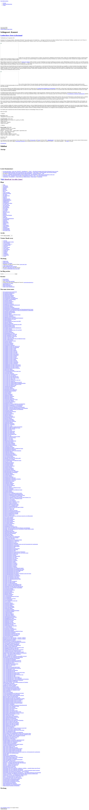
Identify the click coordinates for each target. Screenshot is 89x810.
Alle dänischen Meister (7, 322)
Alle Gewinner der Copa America (9, 375)
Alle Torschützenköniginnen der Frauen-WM (11, 571)
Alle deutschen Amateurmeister (9, 311)
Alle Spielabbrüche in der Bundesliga (10, 526)
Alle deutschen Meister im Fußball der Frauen (11, 314)
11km (4, 184)
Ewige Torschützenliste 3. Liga (9, 669)
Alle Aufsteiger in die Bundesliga (9, 299)
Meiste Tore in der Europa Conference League (12, 729)
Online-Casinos (6, 262)
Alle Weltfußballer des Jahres (8, 618)
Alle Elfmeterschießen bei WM (9, 326)
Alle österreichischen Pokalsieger (9, 632)
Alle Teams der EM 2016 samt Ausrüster (10, 537)
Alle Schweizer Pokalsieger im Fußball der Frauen (12, 489)
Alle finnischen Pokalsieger (8, 343)
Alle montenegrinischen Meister (9, 444)
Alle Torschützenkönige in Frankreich (10, 560)
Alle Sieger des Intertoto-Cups (8, 514)
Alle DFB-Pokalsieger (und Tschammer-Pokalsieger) (13, 318)
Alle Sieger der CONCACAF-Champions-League (12, 498)
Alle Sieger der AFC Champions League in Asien (12, 493)
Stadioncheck (5, 221)
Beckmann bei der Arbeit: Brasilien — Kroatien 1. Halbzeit (14, 637)
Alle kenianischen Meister (8, 410)
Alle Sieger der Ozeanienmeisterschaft (10, 506)
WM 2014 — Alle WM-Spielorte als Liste (11, 763)
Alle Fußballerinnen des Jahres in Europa (11, 366)
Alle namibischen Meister (8, 446)
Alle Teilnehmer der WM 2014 (9, 538)
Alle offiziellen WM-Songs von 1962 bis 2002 (12, 458)
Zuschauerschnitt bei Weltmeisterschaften (11, 780)
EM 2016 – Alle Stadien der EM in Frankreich (12, 654)
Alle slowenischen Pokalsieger (9, 521)
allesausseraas (5, 186)
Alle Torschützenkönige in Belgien (9, 555)
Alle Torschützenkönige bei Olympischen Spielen (12, 539)
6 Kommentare (3, 143)
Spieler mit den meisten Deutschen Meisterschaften (12, 748)
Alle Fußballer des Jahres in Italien (9, 359)
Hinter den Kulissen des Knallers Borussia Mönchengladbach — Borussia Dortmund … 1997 (26, 173)
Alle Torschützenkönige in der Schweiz (10, 558)
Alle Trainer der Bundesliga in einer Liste (46, 174)
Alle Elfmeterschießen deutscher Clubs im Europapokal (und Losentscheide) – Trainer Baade (20, 172)
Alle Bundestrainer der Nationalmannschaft (11, 308)
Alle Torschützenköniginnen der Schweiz (11, 572)
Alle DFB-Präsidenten (7, 320)
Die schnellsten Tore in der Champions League (12, 650)
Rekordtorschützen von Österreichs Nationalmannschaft (13, 739)
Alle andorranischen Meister (8, 296)
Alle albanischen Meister (7, 294)
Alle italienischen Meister (8, 397)
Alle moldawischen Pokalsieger (9, 443)
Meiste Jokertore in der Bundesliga (9, 718)
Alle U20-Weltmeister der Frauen (9, 598)
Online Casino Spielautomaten (9, 286)
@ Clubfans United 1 (7, 244)
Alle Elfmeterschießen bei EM (8, 325)
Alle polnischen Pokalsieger (8, 468)
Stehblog (4, 223)
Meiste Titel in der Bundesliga (8, 726)
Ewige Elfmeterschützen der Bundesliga (10, 663)
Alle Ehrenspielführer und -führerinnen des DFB (12, 324)
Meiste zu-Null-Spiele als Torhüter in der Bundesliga (13, 732)
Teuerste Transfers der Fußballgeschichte (10, 753)
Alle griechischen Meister (8, 387)
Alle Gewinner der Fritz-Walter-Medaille (10, 376)
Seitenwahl (5, 217)
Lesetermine (40, 176)
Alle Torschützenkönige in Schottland (10, 563)
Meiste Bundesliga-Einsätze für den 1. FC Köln (12, 700)
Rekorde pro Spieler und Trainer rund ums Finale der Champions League (17, 734)
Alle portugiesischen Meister (8, 469)
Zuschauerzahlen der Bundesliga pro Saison (11, 781)
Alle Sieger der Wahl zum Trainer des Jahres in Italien (13, 507)
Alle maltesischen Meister (8, 422)
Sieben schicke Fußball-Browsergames (10, 747)
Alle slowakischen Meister (8, 518)
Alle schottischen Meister (8, 482)
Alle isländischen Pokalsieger (8, 396)
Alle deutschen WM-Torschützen (9, 316)
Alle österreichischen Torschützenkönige (10, 635)
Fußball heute (5, 261)
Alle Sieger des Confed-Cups (8, 509)
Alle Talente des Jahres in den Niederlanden (11, 536)
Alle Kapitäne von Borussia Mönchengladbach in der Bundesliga (15, 408)
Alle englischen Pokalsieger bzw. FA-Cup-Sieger (12, 329)
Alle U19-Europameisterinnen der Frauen (11, 596)
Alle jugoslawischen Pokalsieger (9, 401)
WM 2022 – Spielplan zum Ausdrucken (10, 764)
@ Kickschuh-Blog (6, 245)
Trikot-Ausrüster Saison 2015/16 (9, 760)
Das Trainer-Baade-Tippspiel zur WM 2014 (11, 643)
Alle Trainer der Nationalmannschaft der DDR (12, 579)
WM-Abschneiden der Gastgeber (9, 766)
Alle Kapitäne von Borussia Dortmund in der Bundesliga (14, 407)
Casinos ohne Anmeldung (8, 265)
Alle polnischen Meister (7, 467)
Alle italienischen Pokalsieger (8, 398)
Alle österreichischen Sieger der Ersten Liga (11, 634)
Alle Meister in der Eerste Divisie (9, 437)
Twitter (4, 5)
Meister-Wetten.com (7, 284)
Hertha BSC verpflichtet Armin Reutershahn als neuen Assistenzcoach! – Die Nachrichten (20, 174)
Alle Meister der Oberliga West (9, 433)
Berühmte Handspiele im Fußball (9, 639)
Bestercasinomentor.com (7, 285)
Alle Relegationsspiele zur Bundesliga (10, 472)
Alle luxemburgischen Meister (8, 420)
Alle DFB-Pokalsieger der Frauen (9, 319)
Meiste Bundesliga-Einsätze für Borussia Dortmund (13, 699)
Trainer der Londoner (26, 61)
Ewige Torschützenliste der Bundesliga (10, 670)
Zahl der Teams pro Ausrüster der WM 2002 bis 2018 (13, 775)
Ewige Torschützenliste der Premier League (11, 673)
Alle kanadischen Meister (8, 402)
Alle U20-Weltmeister (7, 597)
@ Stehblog (5, 251)
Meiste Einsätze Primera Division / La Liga (11, 713)
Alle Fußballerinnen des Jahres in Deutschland (12, 365)
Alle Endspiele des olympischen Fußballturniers (12, 327)
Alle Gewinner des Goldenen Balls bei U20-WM (12, 382)
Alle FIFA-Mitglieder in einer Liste (9, 335)
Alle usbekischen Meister (8, 608)
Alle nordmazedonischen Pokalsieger (10, 455)
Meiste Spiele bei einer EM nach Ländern (11, 723)
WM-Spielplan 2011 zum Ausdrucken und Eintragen (13, 769)
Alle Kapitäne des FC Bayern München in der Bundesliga (14, 403)
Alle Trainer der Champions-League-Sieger (11, 577)
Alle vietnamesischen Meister (8, 611)
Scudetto (4, 216)
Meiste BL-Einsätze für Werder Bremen (10, 696)
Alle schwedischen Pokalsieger (9, 485)
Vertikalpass (5, 227)
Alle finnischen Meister (7, 341)
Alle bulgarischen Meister (8, 306)
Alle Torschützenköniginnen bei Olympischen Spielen (13, 568)
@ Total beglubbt (6, 249)
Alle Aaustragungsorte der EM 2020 (10, 291)
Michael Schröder (6, 211)
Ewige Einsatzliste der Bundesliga (9, 659)
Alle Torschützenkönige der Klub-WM (10, 549)
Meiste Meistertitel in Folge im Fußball (10, 719)
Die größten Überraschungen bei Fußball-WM (12, 645)
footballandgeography (7, 200)
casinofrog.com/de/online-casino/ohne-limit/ (11, 268)
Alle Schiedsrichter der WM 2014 (9, 480)
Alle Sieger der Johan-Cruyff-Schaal (10, 502)
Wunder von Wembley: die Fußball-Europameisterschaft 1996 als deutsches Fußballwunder (20, 773)
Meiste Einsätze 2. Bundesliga (8, 704)
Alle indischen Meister (7, 391)
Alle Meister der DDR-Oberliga (9, 428)
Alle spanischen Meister (7, 524)
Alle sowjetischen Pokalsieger (8, 523)
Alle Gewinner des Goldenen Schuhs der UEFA (12, 384)
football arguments (6, 198)
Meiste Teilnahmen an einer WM (9, 725)
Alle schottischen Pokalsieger (8, 483)
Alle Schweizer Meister (7, 486)
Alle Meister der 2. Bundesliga (9, 424)
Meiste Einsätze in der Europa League (10, 708)
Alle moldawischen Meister (8, 441)
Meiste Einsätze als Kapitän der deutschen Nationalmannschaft (15, 705)
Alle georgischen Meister (7, 372)
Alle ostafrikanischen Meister (8, 462)
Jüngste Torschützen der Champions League (11, 689)
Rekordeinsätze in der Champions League (11, 736)
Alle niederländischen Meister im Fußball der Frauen (13, 448)
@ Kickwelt (5, 246)
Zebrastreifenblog (6, 229)
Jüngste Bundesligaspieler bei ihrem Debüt (11, 687)
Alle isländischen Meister (8, 395)
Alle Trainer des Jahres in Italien (9, 582)
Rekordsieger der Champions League (10, 737)
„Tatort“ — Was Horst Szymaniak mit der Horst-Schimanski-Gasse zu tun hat (43, 171)
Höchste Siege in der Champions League (11, 686)
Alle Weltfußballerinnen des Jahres (9, 619)
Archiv (1, 235)
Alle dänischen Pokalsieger (8, 323)
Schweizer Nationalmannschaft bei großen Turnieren (13, 744)
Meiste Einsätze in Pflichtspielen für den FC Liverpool (13, 712)
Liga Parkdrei (5, 209)
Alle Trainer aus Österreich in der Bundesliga (11, 575)
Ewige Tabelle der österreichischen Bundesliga (12, 668)
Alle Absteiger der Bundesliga (8, 293)
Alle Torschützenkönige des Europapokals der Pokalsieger (14, 551)
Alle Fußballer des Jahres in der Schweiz (10, 353)
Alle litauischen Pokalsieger (8, 419)
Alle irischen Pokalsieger (7, 394)
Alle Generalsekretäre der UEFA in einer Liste (12, 371)
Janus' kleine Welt (6, 205)
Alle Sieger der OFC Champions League (11, 505)
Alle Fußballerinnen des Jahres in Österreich (11, 368)
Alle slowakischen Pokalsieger (9, 519)
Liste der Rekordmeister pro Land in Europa (11, 694)
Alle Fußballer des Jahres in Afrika (9, 348)
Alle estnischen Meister (7, 331)
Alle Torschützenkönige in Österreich (10, 567)
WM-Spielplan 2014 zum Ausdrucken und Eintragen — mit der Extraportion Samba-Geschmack (21, 770)
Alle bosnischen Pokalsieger (8, 303)
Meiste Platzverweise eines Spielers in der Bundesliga (13, 720)
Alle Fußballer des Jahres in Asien (9, 349)
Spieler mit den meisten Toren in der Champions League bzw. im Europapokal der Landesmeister (21, 751)
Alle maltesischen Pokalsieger (8, 423)
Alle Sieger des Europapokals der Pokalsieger (11, 511)
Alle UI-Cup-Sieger (6, 601)
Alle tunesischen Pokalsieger (8, 592)
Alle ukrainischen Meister (8, 602)
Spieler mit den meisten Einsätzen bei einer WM (12, 749)
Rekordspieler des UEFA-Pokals (9, 738)
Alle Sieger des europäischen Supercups (10, 512)
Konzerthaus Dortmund (20, 141)
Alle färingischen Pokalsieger (8, 370)
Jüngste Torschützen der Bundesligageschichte (12, 688)
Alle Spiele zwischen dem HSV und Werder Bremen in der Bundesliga (16, 527)
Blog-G (4, 191)
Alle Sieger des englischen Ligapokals (10, 510)
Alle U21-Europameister (7, 599)
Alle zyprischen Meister (7, 626)
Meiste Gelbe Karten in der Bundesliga (10, 716)
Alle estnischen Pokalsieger (8, 332)
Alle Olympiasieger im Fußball (9, 459)
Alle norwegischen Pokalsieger (9, 457)
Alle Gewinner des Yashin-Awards (9, 385)
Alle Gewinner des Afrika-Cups (9, 378)
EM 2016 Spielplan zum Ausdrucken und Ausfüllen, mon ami (15, 656)
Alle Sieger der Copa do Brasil (9, 499)
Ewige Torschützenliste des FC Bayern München (12, 677)
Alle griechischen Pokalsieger (8, 388)
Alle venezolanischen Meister (8, 609)
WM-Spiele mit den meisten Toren (9, 767)
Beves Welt (5, 190)
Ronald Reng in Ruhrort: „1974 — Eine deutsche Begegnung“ (35, 175)
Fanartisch (5, 196)
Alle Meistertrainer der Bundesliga (9, 440)
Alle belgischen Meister (7, 300)
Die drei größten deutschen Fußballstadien (11, 644)
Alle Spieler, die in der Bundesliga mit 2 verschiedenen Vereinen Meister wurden (18, 528)
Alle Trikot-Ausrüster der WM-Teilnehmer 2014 (12, 585)
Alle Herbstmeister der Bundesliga (9, 390)
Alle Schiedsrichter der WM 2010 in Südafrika (12, 478)
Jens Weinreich (6, 206)
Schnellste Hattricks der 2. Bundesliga (10, 742)
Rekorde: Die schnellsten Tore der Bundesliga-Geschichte (14, 735)
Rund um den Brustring (7, 215)
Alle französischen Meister (8, 344)
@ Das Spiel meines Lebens (8, 241)
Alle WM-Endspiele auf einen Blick (10, 625)
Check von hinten (6, 192)
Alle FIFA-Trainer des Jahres (8, 337)
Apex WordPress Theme (5, 807)
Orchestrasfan (32, 140)
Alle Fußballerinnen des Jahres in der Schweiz (12, 364)
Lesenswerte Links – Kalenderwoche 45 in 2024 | (12, 175)
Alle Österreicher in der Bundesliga (9, 629)
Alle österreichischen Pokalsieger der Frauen (11, 633)
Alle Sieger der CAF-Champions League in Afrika (12, 496)
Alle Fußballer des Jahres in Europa (10, 357)
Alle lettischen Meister (7, 414)
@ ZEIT (4, 256)
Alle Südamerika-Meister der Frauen (10, 532)
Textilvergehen (6, 225)
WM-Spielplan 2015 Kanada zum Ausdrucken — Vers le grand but (16, 771)
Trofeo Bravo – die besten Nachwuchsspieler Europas (13, 761)
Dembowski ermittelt (7, 193)
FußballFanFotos (6, 201)
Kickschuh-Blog (6, 207)
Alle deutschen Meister (7, 313)
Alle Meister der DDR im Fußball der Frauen (11, 427)
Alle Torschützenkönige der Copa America (11, 545)
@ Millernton (5, 253)
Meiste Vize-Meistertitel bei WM (9, 731)
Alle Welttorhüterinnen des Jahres (9, 623)
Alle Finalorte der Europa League (9, 340)
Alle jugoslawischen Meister (8, 400)
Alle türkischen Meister (7, 593)
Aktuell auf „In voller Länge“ (13, 179)
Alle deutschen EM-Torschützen (9, 312)
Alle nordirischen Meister (8, 451)
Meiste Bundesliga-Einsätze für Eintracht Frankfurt (12, 702)
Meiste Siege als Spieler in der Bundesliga (11, 722)
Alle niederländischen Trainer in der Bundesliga (12, 450)
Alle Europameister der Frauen (9, 333)
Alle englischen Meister (7, 328)
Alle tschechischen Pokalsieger (9, 589)
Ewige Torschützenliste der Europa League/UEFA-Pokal (14, 672)
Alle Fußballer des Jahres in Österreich (10, 363)
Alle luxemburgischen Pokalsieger (9, 421)
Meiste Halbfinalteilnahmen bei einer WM (11, 717)
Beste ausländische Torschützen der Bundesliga (12, 640)
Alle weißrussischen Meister (8, 614)
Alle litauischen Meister (7, 418)
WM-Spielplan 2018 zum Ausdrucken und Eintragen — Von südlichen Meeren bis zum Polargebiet (22, 772)
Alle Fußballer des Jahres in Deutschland (11, 354)
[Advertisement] (44, 16)
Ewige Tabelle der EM (7, 666)
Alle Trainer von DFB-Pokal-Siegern (10, 583)
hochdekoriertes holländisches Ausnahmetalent (46, 88)
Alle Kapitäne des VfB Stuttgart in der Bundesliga (12, 406)
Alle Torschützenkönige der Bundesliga (10, 543)
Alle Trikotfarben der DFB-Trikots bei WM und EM (13, 586)
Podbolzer (5, 214)
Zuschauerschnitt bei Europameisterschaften (11, 779)
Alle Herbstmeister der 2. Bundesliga (10, 389)
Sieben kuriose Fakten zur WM (9, 746)
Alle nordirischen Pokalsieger (8, 452)
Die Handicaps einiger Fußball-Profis (10, 646)
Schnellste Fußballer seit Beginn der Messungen (12, 741)
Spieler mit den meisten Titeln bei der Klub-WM (12, 750)
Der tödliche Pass (6, 195)
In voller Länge (6, 204)
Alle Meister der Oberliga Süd (8, 432)
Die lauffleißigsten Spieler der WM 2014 (10, 648)
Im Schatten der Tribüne (7, 203)
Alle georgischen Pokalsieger (8, 373)
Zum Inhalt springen (4, 1)
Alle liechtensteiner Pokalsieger (9, 416)
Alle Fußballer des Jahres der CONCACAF (11, 346)
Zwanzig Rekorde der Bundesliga (9, 782)
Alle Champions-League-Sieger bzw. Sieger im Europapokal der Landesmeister (18, 310)
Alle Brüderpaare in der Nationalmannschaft (11, 304)
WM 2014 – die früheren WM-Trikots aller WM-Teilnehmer (14, 762)
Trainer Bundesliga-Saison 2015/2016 (10, 756)
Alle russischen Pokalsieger (8, 476)
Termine (4, 3)
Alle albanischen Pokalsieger (8, 295)
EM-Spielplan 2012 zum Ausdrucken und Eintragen (13, 657)
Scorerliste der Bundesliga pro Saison (10, 745)
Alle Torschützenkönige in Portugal (9, 562)
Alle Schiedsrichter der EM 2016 (9, 477)
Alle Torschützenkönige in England (9, 559)
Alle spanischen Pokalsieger (8, 525)
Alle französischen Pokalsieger (9, 345)
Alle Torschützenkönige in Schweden (10, 564)
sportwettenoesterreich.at (28, 282)
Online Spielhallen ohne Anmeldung (10, 266)
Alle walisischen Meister (7, 612)
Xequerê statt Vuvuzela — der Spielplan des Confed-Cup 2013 (15, 774)
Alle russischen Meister (7, 475)
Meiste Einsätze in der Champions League (11, 706)
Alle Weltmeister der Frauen (8, 620)
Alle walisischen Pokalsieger (8, 613)
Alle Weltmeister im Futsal (8, 621)
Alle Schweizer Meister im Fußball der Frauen (12, 487)
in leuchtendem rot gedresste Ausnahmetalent (76, 93)
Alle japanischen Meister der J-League (10, 399)
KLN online (5, 208)
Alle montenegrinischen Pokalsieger (10, 445)
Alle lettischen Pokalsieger (8, 415)
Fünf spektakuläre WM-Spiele (8, 683)
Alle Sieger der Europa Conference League (11, 501)
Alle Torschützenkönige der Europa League (11, 548)
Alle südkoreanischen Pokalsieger (9, 533)
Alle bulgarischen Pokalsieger (8, 307)
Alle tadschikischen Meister (8, 535)
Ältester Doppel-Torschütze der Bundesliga (11, 785)
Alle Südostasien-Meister (7, 534)
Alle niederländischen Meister (8, 447)
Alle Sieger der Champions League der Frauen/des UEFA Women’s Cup (17, 497)
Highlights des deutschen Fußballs (9, 685)
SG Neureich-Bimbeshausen (8, 218)
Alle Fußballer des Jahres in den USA (10, 351)
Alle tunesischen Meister (7, 590)
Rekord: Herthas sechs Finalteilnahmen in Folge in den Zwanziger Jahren (17, 733)
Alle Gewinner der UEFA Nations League (11, 377)
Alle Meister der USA (7, 435)
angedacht (5, 188)
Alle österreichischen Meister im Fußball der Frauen (13, 631)
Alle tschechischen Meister (8, 588)
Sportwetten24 (5, 279)
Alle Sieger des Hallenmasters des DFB (10, 513)
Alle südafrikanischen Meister (8, 531)
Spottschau (5, 220)
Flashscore (5, 197)
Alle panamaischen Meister (8, 463)
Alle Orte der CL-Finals (7, 461)
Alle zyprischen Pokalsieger (8, 627)
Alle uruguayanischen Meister (8, 607)
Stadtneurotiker (6, 222)
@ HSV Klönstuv (6, 242)
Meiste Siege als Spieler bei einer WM (10, 721)
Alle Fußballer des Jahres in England (10, 356)
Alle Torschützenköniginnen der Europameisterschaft (13, 570)
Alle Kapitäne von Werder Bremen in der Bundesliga (13, 409)
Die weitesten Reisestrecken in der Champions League (13, 651)
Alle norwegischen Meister (8, 456)
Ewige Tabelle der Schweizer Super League (11, 667)
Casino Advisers (6, 280)
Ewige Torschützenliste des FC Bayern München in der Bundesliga (16, 679)
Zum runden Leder (6, 230)
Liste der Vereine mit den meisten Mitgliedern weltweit (13, 695)
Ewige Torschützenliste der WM (9, 675)
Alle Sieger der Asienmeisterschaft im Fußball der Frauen (14, 495)
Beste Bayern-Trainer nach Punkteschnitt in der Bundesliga (14, 642)
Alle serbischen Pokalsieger (8, 492)
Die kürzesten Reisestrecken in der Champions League (13, 647)
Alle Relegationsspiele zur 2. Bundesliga (10, 471)
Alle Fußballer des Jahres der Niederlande (11, 347)
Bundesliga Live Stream (7, 263)
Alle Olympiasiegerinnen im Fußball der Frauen (12, 460)
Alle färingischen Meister (8, 369)
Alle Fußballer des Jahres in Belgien (10, 350)
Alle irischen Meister (7, 393)
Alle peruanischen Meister (8, 464)
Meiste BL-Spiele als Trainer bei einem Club (11, 697)
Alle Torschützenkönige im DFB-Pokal (10, 553)
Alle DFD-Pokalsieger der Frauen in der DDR (12, 321)
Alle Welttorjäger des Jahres (8, 624)
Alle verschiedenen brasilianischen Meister (11, 610)
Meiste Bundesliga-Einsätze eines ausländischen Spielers (14, 698)
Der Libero (5, 194)
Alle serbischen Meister (7, 490)
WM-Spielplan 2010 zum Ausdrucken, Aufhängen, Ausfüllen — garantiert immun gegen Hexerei (21, 768)
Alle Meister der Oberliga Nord (9, 431)
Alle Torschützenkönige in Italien (9, 561)
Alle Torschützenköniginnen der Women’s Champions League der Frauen (17, 573)
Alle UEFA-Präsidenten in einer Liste (10, 600)
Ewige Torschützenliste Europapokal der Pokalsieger (13, 680)
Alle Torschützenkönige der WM (9, 550)
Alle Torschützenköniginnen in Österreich (11, 574)
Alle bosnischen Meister (7, 302)
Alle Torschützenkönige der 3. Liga (9, 542)
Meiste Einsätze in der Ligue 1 (9, 709)
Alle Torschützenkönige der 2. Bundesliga (11, 540)
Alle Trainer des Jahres (7, 580)
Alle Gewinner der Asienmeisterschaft (10, 374)
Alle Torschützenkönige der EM (9, 547)
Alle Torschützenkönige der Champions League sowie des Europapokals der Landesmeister (20, 544)
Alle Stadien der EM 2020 (8, 530)
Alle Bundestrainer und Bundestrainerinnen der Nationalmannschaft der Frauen (18, 309)
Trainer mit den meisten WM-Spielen (10, 758)
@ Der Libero (5, 248)
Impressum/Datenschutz (7, 4)
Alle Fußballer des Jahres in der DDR (10, 352)
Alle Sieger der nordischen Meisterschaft (10, 503)
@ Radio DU (5, 250)
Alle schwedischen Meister (8, 484)
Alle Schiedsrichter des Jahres (8, 481)
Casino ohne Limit (23, 264)
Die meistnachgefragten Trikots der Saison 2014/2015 (13, 649)
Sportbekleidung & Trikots (8, 283)
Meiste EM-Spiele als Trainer (8, 714)
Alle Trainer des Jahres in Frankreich (10, 581)
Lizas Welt (5, 210)
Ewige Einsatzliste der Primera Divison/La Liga (12, 661)
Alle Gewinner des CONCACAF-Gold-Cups (11, 380)
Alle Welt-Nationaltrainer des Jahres (10, 617)
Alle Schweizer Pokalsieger (8, 488)
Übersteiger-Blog (6, 228)
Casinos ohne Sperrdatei (9, 281)
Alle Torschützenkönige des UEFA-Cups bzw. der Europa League (15, 552)
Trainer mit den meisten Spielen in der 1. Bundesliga (13, 757)
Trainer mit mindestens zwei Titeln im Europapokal (12, 759)
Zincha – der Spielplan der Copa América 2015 (12, 776)
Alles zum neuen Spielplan (8, 636)
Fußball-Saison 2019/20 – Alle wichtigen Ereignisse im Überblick (15, 682)
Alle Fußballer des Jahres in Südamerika (10, 362)
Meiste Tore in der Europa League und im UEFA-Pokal (13, 730)
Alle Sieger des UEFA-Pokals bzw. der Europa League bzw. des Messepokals (18, 515)
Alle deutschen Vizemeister (8, 315)
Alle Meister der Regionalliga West (9, 434)
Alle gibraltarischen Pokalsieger (9, 386)
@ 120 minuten (6, 254)
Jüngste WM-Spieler (7, 691)
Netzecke (4, 213)
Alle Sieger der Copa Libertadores (9, 500)
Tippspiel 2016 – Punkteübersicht (9, 755)
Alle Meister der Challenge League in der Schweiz (12, 426)
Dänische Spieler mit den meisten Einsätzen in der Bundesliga (15, 652)
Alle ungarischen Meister (7, 605)
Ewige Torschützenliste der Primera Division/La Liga (13, 674)
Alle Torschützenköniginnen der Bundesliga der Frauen (13, 569)
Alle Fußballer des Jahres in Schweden (10, 361)
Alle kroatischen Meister (7, 412)
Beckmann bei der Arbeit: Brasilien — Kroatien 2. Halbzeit (14, 638)
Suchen (1, 273)
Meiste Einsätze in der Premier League (10, 710)
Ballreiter (4, 189)
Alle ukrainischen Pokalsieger (8, 604)
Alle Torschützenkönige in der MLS (10, 557)
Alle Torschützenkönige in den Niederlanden (11, 556)
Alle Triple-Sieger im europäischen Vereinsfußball (12, 587)
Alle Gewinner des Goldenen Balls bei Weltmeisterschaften (14, 383)
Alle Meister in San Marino (8, 439)
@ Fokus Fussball (6, 247)
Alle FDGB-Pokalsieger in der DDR (10, 334)
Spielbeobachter (6, 219)
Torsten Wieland (6, 226)
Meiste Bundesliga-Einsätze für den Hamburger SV (13, 701)
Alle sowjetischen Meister (8, 522)
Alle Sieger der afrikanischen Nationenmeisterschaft (13, 494)
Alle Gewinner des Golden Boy (9, 381)
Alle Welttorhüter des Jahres (8, 622)
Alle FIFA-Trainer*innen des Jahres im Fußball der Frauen (14, 338)
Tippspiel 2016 (6, 754)
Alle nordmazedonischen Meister (9, 453)
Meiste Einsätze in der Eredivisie (9, 707)
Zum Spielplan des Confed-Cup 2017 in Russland (12, 778)
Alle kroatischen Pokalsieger (8, 413)
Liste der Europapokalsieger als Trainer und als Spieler (13, 693)
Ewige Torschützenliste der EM (9, 671)
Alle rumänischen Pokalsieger (8, 474)
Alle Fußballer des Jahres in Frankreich (10, 358)
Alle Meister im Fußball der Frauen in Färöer (11, 436)
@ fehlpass (5, 252)
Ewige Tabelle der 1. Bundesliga (9, 664)
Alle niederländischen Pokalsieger (9, 449)
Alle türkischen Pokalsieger (8, 594)
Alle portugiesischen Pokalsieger (9, 470)
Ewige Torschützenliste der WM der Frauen (11, 676)
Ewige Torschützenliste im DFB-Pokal (10, 681)
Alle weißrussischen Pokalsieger (9, 615)
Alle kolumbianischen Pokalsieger (9, 411)
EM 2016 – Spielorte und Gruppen (9, 655)
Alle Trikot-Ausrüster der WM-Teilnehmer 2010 (12, 584)
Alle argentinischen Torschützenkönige (10, 298)
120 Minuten (5, 185)
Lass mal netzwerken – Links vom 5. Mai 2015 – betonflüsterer (15, 171)
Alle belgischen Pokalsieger (8, 301)
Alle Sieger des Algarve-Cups (8, 508)
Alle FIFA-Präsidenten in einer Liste (10, 336)
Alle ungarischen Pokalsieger (8, 606)
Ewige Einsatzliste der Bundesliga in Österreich (12, 660)
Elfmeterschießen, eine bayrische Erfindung (48, 172)
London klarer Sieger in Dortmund (11, 35)
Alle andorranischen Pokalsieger (9, 297)
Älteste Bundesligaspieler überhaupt (10, 783)
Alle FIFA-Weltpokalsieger (8, 339)
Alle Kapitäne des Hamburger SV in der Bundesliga (13, 405)
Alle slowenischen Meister (8, 520)
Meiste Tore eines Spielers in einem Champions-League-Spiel (14, 727)
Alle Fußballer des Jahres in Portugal (10, 360)
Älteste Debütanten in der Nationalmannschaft (12, 784)
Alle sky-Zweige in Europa (8, 517)
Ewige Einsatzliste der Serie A (8, 662)
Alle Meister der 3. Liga (7, 425)
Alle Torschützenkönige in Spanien (9, 565)
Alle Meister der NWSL (7, 430)
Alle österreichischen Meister (8, 630)
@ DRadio (5, 240)
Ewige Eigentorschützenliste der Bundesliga (11, 658)
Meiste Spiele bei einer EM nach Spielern (11, 724)
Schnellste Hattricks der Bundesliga (9, 743)
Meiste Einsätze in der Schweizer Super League (12, 711)
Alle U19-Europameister (7, 595)
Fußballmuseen (6, 202)
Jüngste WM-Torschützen (8, 692)
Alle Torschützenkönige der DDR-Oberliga (11, 546)
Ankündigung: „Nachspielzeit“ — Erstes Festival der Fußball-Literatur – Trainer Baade (19, 176)
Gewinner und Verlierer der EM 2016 (10, 684)
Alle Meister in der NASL (8, 438)
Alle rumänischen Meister (8, 473)
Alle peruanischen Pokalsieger (8, 465)
